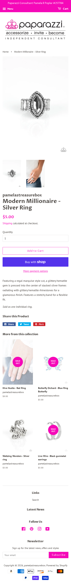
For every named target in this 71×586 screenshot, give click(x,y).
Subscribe (58, 555)
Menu (10, 8)
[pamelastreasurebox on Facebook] (24, 529)
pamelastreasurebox (34, 565)
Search (35, 499)
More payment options (35, 271)
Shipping (7, 223)
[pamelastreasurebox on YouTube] (47, 529)
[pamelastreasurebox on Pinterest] (31, 529)
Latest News (35, 509)
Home (6, 51)
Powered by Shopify (56, 565)
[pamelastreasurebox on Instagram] (39, 529)
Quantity (8, 232)
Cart (65, 8)
